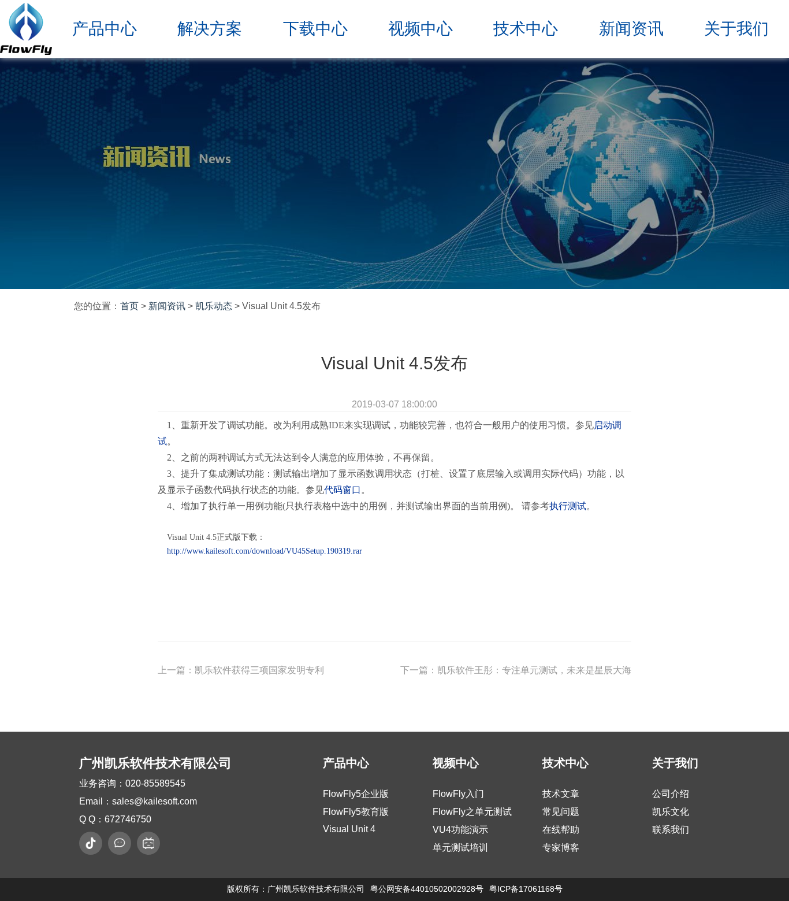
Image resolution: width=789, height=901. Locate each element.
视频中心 (420, 29)
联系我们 (670, 830)
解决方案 (209, 29)
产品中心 (104, 29)
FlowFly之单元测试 (472, 812)
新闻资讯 (631, 29)
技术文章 (560, 794)
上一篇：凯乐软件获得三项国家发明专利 (241, 670)
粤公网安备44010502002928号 (426, 888)
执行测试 (567, 506)
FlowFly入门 (458, 794)
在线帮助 (560, 830)
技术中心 (525, 29)
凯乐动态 (213, 306)
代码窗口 (342, 490)
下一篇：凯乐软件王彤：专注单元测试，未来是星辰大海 (515, 670)
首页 (129, 306)
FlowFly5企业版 (356, 794)
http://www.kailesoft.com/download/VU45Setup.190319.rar (264, 551)
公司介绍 (670, 794)
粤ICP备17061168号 (526, 888)
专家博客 (560, 847)
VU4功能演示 (460, 830)
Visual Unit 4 (349, 829)
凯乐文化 (670, 812)
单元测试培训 (460, 847)
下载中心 (315, 29)
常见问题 (560, 812)
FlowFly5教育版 (356, 812)
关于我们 (736, 29)
